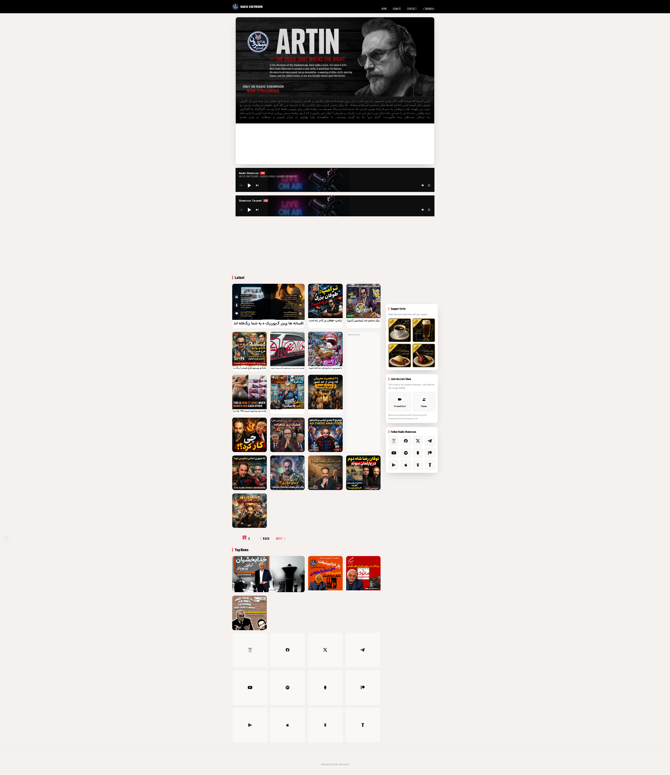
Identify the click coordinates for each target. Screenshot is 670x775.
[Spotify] (288, 687)
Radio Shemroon (341, 764)
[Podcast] (325, 687)
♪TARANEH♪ (429, 8)
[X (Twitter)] (325, 650)
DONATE (397, 8)
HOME (384, 8)
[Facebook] (288, 650)
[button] (249, 185)
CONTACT (412, 8)
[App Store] (288, 725)
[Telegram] (363, 650)
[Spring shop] (363, 725)
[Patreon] (363, 687)
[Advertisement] (335, 245)
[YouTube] (250, 687)
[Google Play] (250, 725)
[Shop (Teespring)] (325, 725)
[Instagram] (250, 650)
